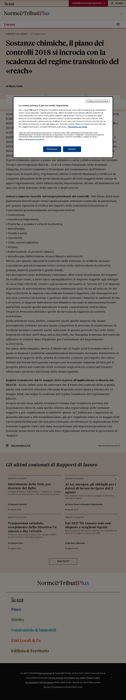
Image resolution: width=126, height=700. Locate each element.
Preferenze (52, 149)
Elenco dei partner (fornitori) (31, 139)
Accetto (72, 149)
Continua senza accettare (97, 101)
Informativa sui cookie (77, 127)
